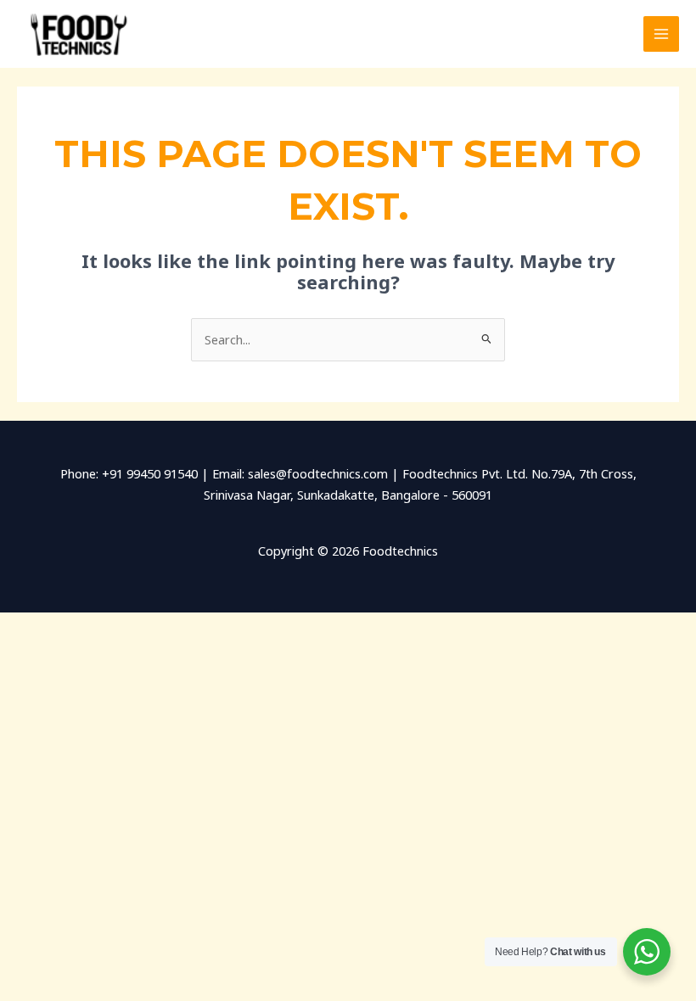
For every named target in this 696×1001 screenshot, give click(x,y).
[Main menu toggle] (661, 34)
